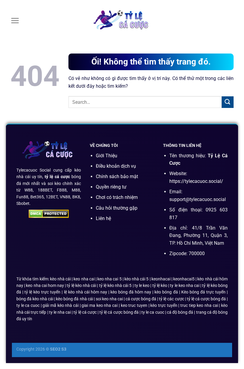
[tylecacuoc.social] (122, 20)
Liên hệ (103, 218)
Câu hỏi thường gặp (116, 208)
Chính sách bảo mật (117, 176)
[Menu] (14, 20)
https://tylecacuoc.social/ (196, 181)
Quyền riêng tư (111, 187)
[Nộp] (228, 102)
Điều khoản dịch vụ (116, 166)
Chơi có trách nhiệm (117, 197)
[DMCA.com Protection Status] (49, 213)
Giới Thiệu (106, 155)
